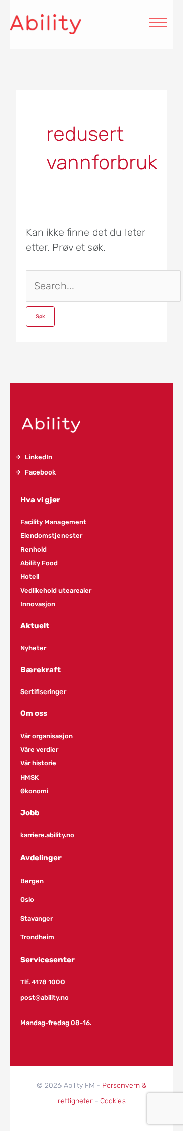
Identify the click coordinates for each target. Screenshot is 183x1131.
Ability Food (39, 563)
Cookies (113, 1101)
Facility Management (53, 522)
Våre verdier (39, 749)
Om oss (33, 713)
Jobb (29, 812)
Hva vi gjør (40, 499)
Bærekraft (40, 669)
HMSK (29, 777)
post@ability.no (44, 997)
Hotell (29, 576)
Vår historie (38, 763)
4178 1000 (48, 982)
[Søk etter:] (103, 286)
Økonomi (34, 791)
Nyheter (33, 648)
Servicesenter (47, 959)
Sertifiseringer (43, 692)
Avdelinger (41, 857)
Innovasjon (37, 604)
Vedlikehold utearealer (56, 590)
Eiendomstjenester (51, 535)
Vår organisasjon (46, 736)
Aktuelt (34, 625)
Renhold (33, 549)
